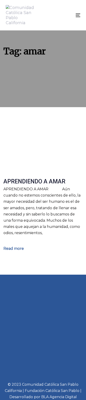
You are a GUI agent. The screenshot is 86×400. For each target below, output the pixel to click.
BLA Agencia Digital (59, 397)
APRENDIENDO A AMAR (34, 181)
